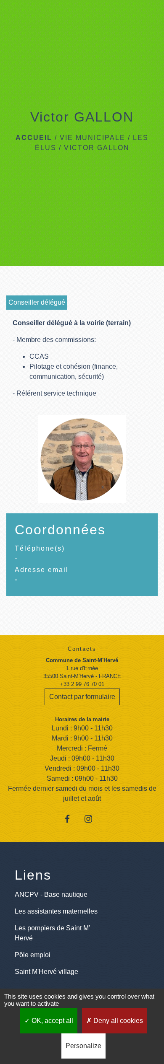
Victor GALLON (97, 147)
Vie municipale (92, 137)
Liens (33, 875)
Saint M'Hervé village (46, 971)
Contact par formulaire (82, 696)
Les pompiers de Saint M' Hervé (52, 933)
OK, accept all (51, 1020)
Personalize (83, 1045)
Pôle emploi (32, 954)
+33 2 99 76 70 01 (82, 684)
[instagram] (92, 818)
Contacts (82, 649)
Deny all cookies (117, 1020)
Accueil (34, 137)
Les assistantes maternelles (56, 911)
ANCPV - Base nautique (51, 894)
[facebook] (71, 818)
